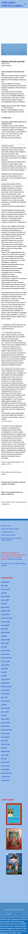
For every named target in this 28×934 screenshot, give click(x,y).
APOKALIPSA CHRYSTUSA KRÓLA (12, 4)
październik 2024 (6, 658)
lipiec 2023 (4, 697)
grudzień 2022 (5, 722)
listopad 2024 (5, 654)
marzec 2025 (5, 643)
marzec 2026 (5, 600)
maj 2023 (4, 704)
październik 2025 (6, 618)
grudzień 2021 (5, 766)
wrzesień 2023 (5, 690)
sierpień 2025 (5, 625)
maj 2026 (4, 593)
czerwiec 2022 (5, 744)
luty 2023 (4, 715)
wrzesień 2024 (5, 661)
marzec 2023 (5, 712)
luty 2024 (4, 676)
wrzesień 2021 (5, 776)
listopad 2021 (5, 769)
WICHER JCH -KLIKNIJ (14, 559)
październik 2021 (6, 773)
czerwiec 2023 (5, 701)
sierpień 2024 (5, 665)
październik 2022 (6, 730)
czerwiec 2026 (5, 589)
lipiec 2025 (4, 629)
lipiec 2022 (4, 740)
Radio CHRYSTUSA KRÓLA (8, 535)
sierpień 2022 (5, 737)
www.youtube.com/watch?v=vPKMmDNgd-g (13, 114)
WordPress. (18, 914)
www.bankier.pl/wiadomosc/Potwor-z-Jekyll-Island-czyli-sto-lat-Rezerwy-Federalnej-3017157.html (13, 320)
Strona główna (6, 525)
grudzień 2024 (5, 650)
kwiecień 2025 (5, 639)
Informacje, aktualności (15, 53)
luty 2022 (4, 758)
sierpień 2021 (5, 780)
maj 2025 (4, 636)
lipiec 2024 (4, 668)
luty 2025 (4, 647)
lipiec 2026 (4, 585)
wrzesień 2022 (5, 733)
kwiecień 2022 (5, 751)
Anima (13, 914)
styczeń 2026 (5, 607)
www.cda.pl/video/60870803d (17, 63)
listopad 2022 (5, 726)
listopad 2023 (5, 683)
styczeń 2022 (5, 762)
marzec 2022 (5, 755)
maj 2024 (4, 672)
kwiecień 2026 (5, 596)
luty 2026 (4, 603)
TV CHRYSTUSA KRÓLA (7, 532)
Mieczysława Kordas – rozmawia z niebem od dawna (11, 539)
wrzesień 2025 (5, 622)
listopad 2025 (5, 614)
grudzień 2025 (5, 611)
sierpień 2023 (5, 694)
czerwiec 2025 (5, 632)
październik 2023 (6, 686)
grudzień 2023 (5, 679)
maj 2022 (4, 748)
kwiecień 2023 (5, 708)
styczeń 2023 (5, 719)
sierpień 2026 (5, 582)
